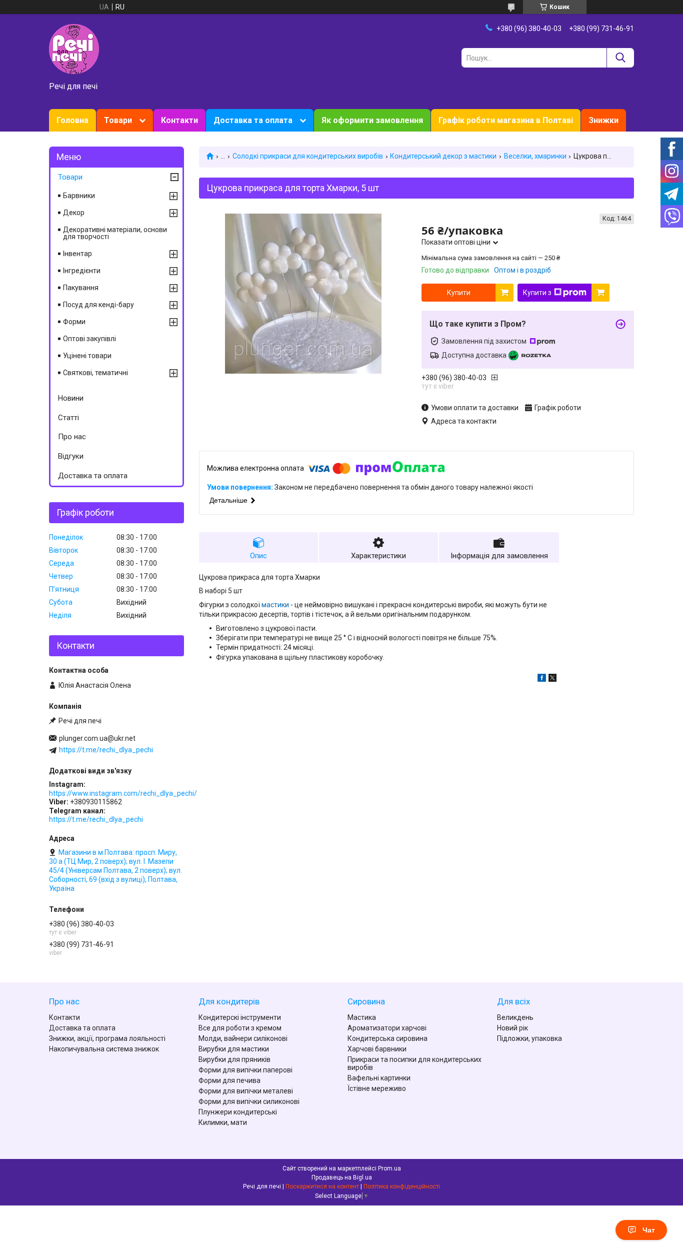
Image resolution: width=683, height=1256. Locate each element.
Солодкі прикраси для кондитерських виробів (307, 156)
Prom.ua (389, 1168)
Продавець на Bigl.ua (342, 1177)
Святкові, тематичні (95, 373)
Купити (458, 293)
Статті (68, 417)
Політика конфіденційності (402, 1186)
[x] (552, 679)
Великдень (515, 1017)
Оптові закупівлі (89, 339)
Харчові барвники (377, 1049)
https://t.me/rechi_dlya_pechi (106, 750)
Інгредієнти (81, 271)
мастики (275, 605)
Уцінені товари (87, 356)
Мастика (362, 1017)
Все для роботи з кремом (240, 1028)
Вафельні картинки (379, 1078)
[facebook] (542, 679)
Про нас (72, 436)
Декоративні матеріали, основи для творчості (115, 233)
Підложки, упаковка (529, 1038)
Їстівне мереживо (377, 1088)
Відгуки (71, 456)
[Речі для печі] (74, 49)
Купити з (537, 293)
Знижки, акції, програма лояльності (107, 1038)
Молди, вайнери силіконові (243, 1038)
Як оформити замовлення (372, 120)
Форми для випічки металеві (245, 1091)
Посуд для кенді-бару (98, 305)
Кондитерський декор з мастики (443, 156)
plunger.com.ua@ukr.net (97, 738)
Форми (74, 322)
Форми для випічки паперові (245, 1070)
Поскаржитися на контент (322, 1186)
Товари (118, 120)
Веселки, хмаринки (535, 156)
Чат (648, 1230)
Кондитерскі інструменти (239, 1017)
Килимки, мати (222, 1122)
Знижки (603, 120)
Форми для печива (229, 1080)
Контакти (179, 120)
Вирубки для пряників (234, 1059)
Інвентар (77, 254)
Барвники (79, 196)
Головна (72, 120)
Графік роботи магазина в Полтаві (505, 120)
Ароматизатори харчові (387, 1028)
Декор (73, 213)
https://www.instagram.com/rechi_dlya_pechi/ (123, 793)
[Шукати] (620, 58)
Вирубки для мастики (233, 1049)
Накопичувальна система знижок (104, 1049)
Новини (71, 398)
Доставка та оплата (253, 120)
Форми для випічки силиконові (249, 1101)
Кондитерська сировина (388, 1038)
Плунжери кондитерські (237, 1112)
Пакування (80, 288)
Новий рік (512, 1028)
